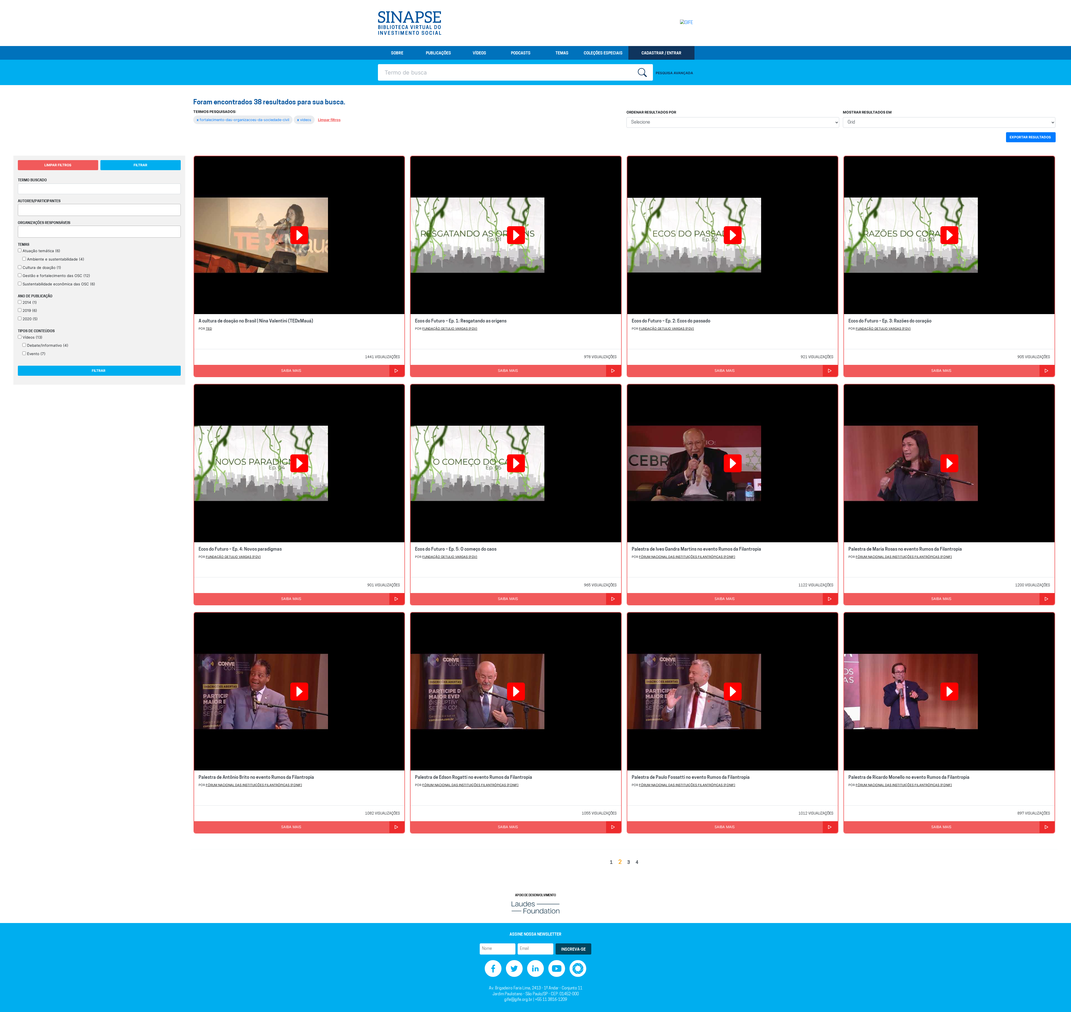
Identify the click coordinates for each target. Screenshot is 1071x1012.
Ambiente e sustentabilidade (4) (55, 259)
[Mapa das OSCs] (578, 968)
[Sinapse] (409, 23)
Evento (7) (35, 353)
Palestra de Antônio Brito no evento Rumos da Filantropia (256, 777)
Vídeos (479, 53)
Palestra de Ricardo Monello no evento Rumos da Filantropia (908, 777)
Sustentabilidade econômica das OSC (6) (58, 284)
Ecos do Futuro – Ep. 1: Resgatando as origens (460, 321)
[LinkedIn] (535, 968)
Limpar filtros (329, 120)
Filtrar (140, 165)
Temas (562, 53)
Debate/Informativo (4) (47, 345)
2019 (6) (29, 310)
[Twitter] (514, 968)
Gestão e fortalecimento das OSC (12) (55, 275)
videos (304, 120)
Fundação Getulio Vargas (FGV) (449, 329)
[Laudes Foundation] (535, 907)
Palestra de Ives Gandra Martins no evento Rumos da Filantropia (696, 549)
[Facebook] (493, 968)
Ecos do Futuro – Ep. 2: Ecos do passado (671, 321)
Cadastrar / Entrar (661, 53)
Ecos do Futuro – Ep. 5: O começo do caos (455, 549)
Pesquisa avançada (674, 73)
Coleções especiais (603, 53)
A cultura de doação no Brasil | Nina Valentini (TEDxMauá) (256, 321)
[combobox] (99, 210)
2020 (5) (29, 319)
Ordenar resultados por (651, 112)
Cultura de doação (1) (41, 267)
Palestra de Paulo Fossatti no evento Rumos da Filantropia (691, 777)
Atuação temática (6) (40, 251)
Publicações (438, 53)
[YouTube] (556, 968)
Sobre (397, 53)
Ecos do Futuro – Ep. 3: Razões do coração (890, 321)
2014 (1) (29, 302)
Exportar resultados (1030, 137)
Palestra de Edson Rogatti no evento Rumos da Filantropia (473, 777)
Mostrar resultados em (867, 112)
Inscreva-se (573, 949)
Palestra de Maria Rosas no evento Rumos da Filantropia (905, 549)
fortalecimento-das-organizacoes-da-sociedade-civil (243, 120)
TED (209, 329)
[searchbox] (21, 209)
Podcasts (520, 53)
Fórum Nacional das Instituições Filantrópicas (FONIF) (687, 557)
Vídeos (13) (31, 337)
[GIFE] (674, 23)
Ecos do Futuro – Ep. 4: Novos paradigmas (240, 549)
